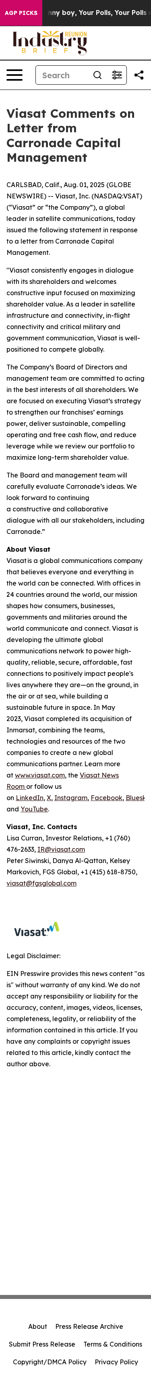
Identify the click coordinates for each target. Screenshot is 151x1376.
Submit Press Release (42, 1344)
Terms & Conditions (112, 1344)
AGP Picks (21, 13)
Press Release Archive (89, 1326)
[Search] (97, 75)
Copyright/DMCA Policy (50, 1362)
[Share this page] (139, 75)
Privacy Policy (116, 1362)
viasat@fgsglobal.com (41, 883)
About (37, 1326)
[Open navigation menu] (14, 75)
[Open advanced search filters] (116, 75)
